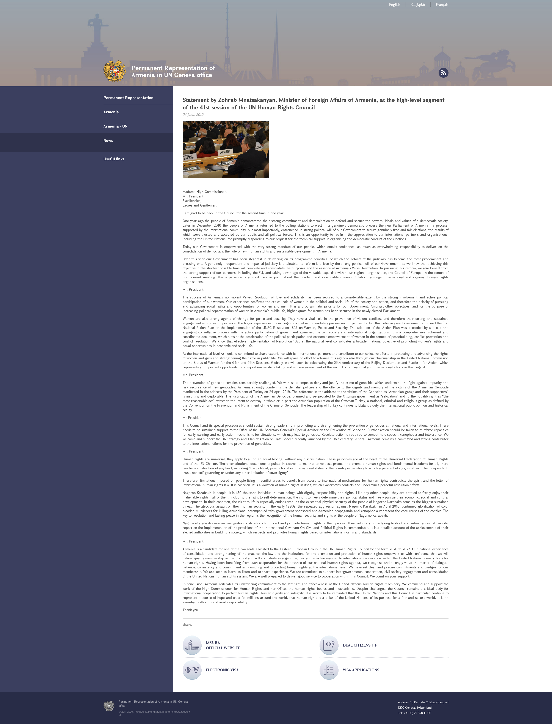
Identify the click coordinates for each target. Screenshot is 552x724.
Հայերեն (418, 4)
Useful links (114, 158)
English (394, 4)
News (108, 140)
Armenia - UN (115, 126)
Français (442, 4)
